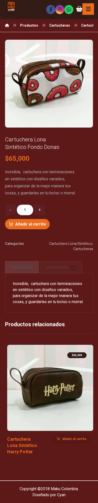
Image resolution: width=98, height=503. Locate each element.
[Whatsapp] (68, 9)
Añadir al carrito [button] (74, 438)
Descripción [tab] (22, 267)
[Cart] (79, 8)
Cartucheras (83, 249)
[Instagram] (59, 9)
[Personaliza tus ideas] (11, 7)
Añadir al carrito (30, 224)
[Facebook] (50, 9)
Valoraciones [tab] (60, 267)
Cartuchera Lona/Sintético (70, 244)
